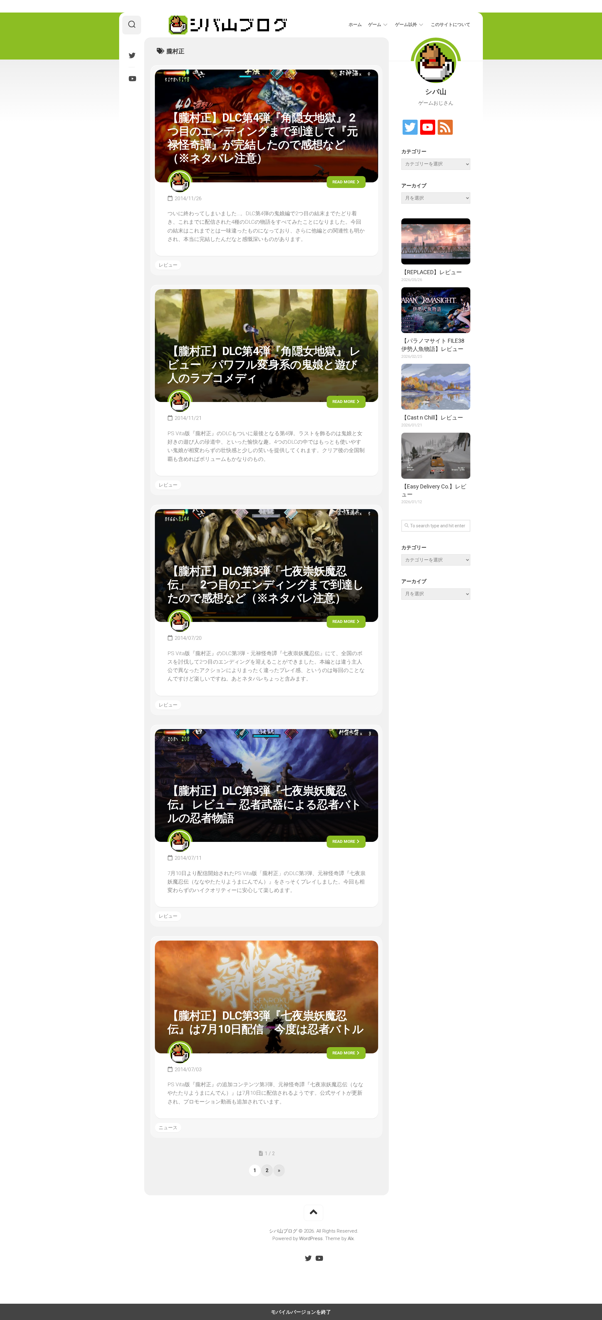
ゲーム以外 (406, 24)
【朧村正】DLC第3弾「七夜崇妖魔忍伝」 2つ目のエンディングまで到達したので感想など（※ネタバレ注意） (265, 585)
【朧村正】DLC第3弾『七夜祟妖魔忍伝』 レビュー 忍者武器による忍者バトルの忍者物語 (264, 804)
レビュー (168, 265)
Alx (351, 1238)
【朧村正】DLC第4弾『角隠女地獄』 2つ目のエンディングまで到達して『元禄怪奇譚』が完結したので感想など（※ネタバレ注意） (262, 138)
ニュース (168, 1127)
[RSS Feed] (445, 128)
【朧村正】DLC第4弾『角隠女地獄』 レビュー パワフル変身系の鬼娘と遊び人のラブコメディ (264, 365)
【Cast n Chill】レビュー (432, 417)
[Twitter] (131, 55)
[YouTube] (131, 78)
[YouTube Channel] (427, 128)
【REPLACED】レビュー (431, 272)
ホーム (355, 24)
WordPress (311, 1238)
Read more (344, 182)
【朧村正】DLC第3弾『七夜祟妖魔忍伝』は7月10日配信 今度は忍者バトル (265, 1022)
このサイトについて (450, 24)
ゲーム (374, 24)
